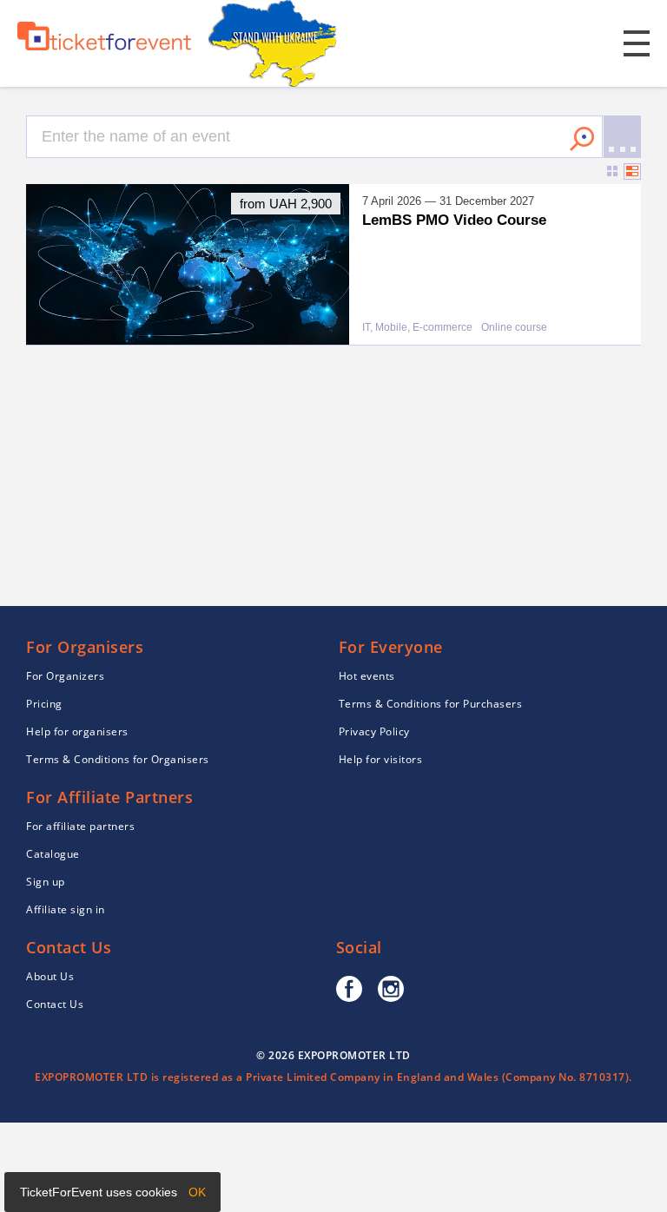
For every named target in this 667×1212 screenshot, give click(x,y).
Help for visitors (381, 759)
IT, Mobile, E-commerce (417, 327)
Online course (514, 327)
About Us (50, 976)
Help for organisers (77, 731)
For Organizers (65, 676)
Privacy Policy (374, 731)
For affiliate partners (80, 826)
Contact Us (54, 1004)
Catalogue (53, 853)
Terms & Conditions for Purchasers (431, 703)
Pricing (44, 703)
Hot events (367, 676)
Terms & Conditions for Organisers (117, 759)
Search (582, 139)
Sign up (45, 881)
